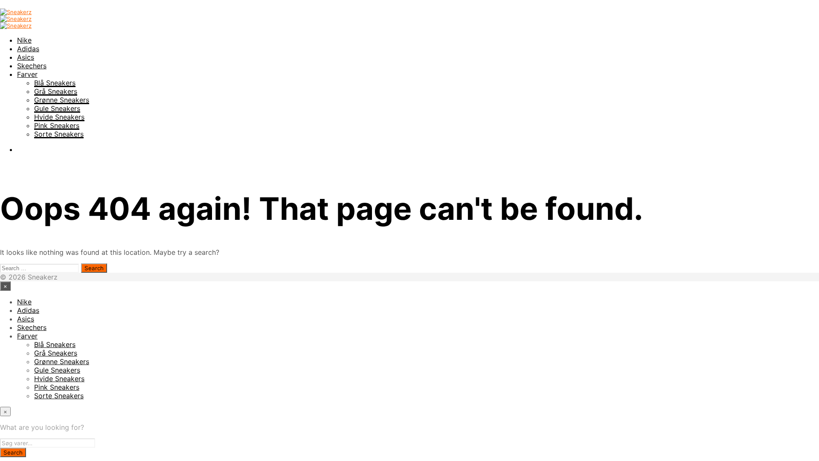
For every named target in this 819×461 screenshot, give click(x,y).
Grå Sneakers (55, 91)
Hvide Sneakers (59, 117)
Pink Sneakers (56, 125)
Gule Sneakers (57, 108)
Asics (25, 57)
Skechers (31, 65)
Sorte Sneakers (59, 134)
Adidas (28, 48)
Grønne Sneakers (61, 100)
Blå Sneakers (55, 83)
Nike (24, 40)
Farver (27, 74)
